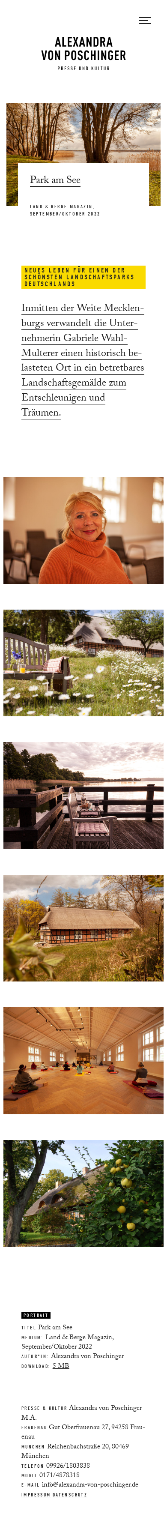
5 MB (61, 1367)
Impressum (36, 1495)
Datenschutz (70, 1495)
